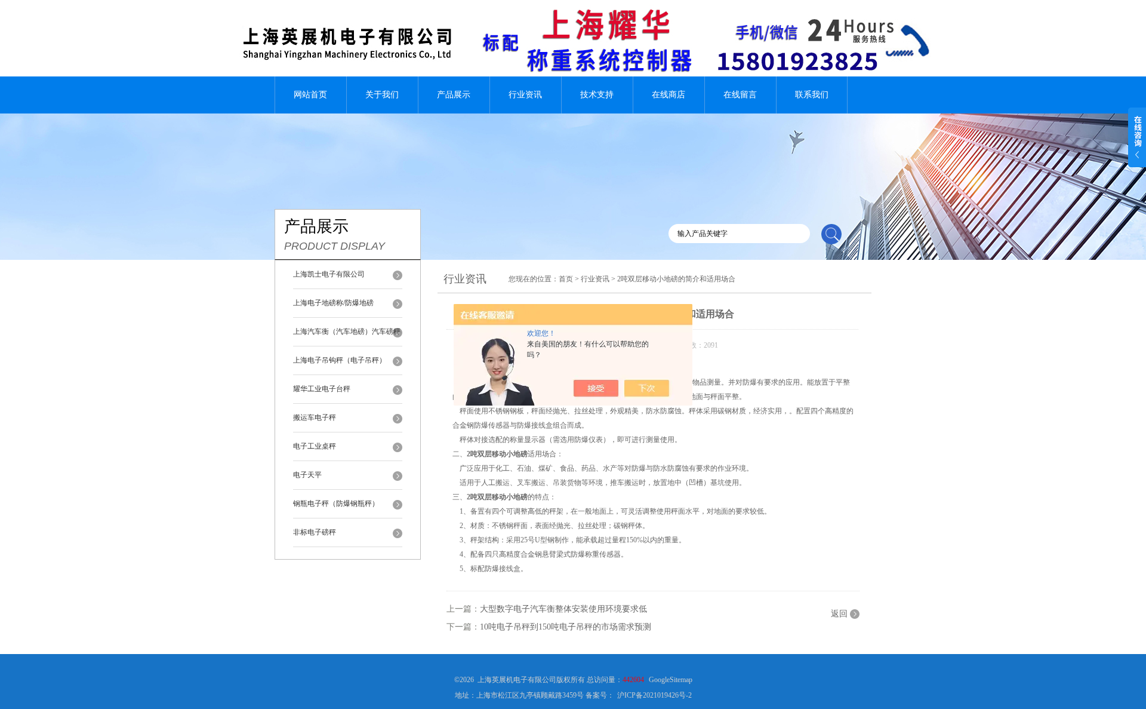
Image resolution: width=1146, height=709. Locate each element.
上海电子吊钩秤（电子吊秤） (339, 360)
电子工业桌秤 (314, 446)
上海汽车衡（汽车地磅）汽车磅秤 (347, 331)
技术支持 (597, 94)
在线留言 (740, 94)
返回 (839, 613)
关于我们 (382, 94)
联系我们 (811, 94)
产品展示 (453, 94)
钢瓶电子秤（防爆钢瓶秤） (336, 503)
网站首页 (310, 94)
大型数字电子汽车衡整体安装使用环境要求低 (563, 608)
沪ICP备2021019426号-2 (654, 695)
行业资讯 (525, 94)
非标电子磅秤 (314, 532)
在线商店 (668, 94)
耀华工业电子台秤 (321, 389)
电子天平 (307, 475)
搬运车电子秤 (314, 417)
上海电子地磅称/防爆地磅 (333, 303)
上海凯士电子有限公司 (329, 274)
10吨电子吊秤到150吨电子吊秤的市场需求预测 (565, 626)
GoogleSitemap (670, 680)
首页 (566, 279)
